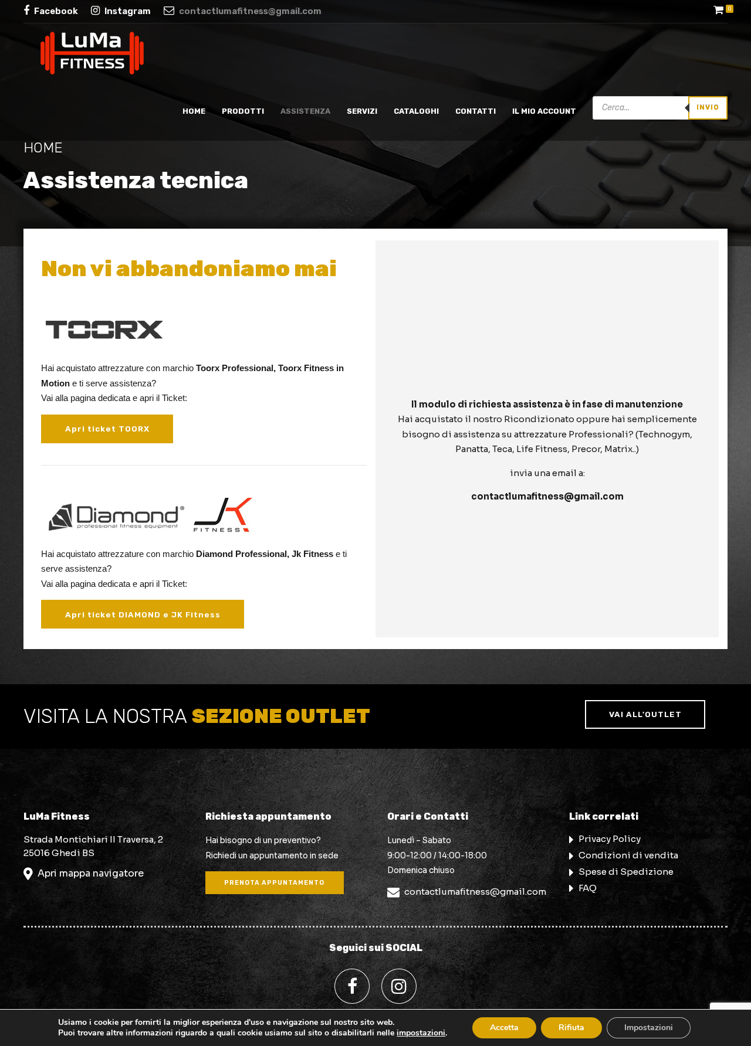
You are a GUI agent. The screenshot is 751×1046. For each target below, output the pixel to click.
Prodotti (243, 111)
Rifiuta (571, 1027)
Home (193, 111)
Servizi (362, 111)
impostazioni (421, 1033)
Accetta (504, 1027)
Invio (707, 107)
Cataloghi (416, 111)
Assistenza (305, 111)
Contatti (475, 111)
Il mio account (544, 111)
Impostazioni (648, 1027)
